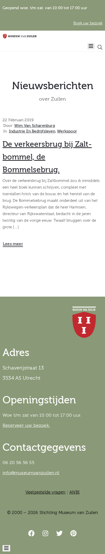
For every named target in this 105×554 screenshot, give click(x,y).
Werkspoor (67, 131)
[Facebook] (31, 533)
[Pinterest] (73, 533)
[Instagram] (45, 533)
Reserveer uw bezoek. (26, 425)
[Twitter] (59, 533)
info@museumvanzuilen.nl (31, 473)
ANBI (74, 492)
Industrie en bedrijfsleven (32, 131)
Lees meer (13, 244)
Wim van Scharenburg (34, 126)
